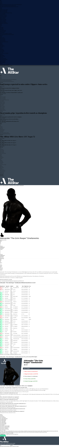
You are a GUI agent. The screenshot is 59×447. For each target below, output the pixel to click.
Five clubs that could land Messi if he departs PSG (9, 121)
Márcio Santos (6, 287)
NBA (0, 0)
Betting (1, 35)
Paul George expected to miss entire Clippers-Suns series (23, 84)
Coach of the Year (3, 60)
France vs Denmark (3, 20)
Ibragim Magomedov (7, 310)
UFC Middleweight (3, 419)
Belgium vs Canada (3, 19)
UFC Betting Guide (3, 30)
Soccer (1, 7)
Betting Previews (2, 31)
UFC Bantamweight (3, 423)
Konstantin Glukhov (7, 308)
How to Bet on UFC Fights (4, 53)
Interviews (1, 27)
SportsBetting (2, 45)
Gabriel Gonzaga (7, 294)
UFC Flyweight (2, 424)
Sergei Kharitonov (7, 335)
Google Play (8, 434)
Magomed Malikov (7, 315)
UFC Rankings (2, 32)
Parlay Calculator (3, 40)
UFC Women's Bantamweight (5, 426)
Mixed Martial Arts (6, 185)
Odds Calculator (2, 38)
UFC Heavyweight (3, 417)
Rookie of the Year (3, 58)
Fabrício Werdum (7, 333)
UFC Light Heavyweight (4, 418)
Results (1, 414)
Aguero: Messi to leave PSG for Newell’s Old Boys (9, 119)
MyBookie (1, 49)
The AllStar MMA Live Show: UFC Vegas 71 (8, 142)
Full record (1, 257)
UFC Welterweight (3, 420)
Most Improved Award (3, 59)
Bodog (1, 43)
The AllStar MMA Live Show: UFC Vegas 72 (17, 136)
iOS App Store (16, 434)
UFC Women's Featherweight (4, 425)
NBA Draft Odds (2, 61)
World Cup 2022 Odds (3, 11)
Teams (1, 2)
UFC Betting (2, 50)
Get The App (2, 175)
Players (1, 3)
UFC (0, 26)
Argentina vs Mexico (3, 22)
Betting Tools (2, 37)
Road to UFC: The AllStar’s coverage (6, 33)
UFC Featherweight (3, 422)
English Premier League (4, 9)
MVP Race (1, 57)
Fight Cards (2, 29)
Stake (0, 159)
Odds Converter (2, 39)
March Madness (2, 62)
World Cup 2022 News (3, 10)
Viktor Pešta (16, 394)
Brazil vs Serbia (2, 18)
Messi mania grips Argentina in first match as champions (23, 113)
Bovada (1, 42)
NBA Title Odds (2, 56)
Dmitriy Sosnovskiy (7, 301)
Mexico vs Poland (3, 21)
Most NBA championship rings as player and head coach (9, 6)
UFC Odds (1, 28)
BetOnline (1, 44)
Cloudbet (1, 158)
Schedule (1, 415)
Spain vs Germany (3, 17)
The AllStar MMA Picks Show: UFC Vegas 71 (8, 145)
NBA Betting (2, 55)
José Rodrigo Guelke (7, 303)
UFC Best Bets (2, 51)
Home (1, 1)
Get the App (3, 435)
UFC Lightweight (2, 421)
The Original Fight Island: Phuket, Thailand (7, 34)
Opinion (1, 63)
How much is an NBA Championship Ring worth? (8, 5)
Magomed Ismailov (7, 289)
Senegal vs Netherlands (4, 23)
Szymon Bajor (6, 296)
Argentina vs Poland (3, 14)
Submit (11, 445)
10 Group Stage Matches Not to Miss (6, 12)
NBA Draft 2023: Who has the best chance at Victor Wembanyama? (11, 4)
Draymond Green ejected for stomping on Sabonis (9, 88)
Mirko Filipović (7, 347)
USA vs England (2, 13)
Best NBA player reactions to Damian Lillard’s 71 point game (11, 92)
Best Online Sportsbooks (4, 41)
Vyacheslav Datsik (3, 273)
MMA (1, 24)
